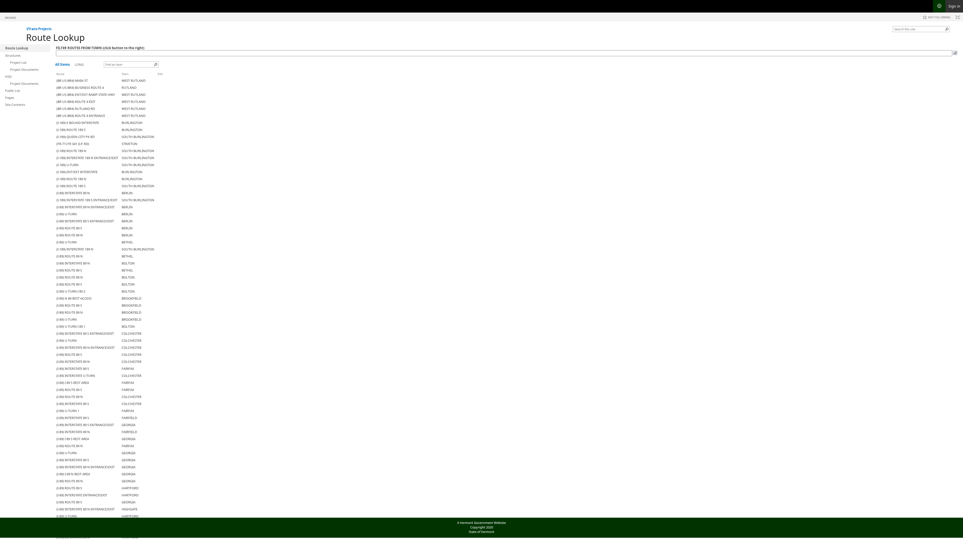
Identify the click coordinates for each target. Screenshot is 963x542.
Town (125, 74)
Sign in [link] (954, 6)
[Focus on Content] (957, 17)
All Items (62, 64)
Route (60, 74)
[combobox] (919, 29)
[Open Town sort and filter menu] (123, 78)
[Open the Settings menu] (939, 6)
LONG (79, 64)
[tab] (10, 17)
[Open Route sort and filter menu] (58, 78)
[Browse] (955, 53)
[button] (947, 29)
